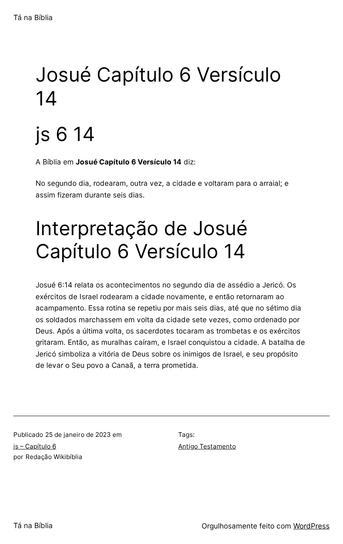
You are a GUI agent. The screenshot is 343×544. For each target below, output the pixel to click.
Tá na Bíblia (33, 17)
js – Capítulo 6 (34, 446)
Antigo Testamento (207, 446)
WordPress (311, 525)
